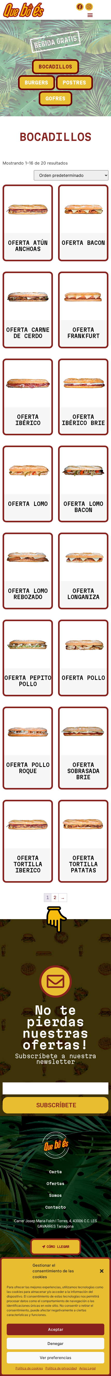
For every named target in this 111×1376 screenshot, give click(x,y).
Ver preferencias (55, 1357)
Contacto (55, 1207)
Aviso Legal (87, 1368)
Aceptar (55, 1329)
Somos (55, 1195)
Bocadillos (55, 67)
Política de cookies (29, 1368)
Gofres (55, 98)
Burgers (36, 82)
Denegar (55, 1343)
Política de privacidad (61, 1368)
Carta (55, 1172)
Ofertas (55, 1183)
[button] (101, 1271)
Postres (74, 82)
